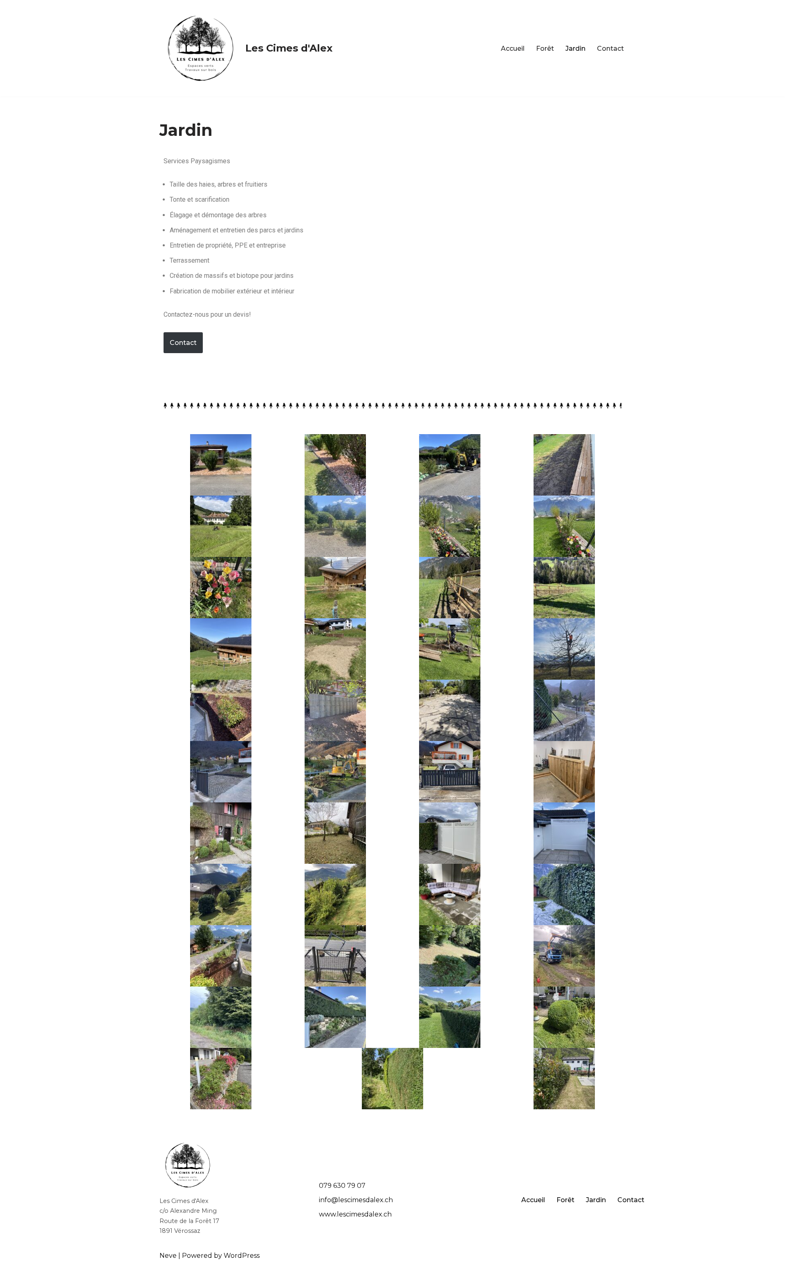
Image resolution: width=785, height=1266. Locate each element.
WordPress (242, 1255)
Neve (168, 1255)
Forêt (545, 48)
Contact (610, 48)
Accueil (513, 48)
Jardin (575, 48)
